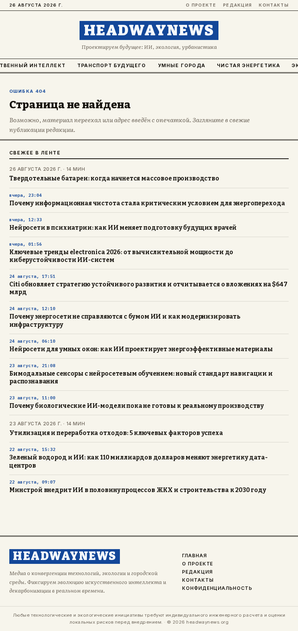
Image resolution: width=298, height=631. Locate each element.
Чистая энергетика (248, 65)
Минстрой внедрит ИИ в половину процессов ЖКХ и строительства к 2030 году (137, 490)
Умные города (181, 65)
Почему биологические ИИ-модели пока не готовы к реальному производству (136, 405)
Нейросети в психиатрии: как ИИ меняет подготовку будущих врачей (123, 227)
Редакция (237, 5)
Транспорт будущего (111, 65)
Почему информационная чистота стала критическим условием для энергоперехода (147, 203)
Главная (194, 555)
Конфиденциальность (217, 588)
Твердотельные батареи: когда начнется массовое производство (114, 178)
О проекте (201, 5)
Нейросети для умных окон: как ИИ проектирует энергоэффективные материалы (141, 349)
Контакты (274, 5)
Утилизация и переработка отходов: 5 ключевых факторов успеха (116, 433)
